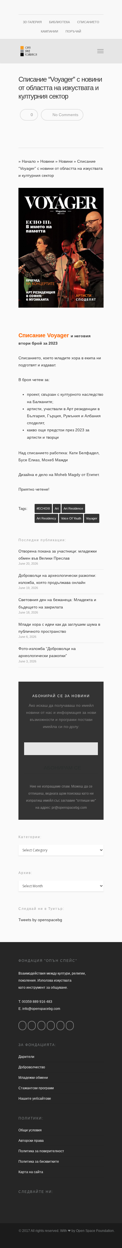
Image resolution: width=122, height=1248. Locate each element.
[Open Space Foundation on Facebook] (22, 1025)
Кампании (49, 31)
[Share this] (25, 129)
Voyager (91, 518)
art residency (46, 518)
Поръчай (73, 31)
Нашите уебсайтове (34, 1099)
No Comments (64, 114)
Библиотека (59, 22)
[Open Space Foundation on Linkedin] (70, 1025)
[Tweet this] (34, 129)
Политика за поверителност (41, 1151)
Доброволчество (31, 1067)
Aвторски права (31, 1141)
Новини (47, 161)
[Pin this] (64, 129)
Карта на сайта (30, 1172)
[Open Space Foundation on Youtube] (60, 1025)
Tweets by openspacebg (40, 919)
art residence (73, 508)
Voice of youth (71, 518)
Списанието (88, 22)
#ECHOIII (43, 508)
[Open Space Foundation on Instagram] (32, 1025)
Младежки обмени (33, 1078)
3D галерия (32, 22)
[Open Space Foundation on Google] (51, 1025)
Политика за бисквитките (38, 1162)
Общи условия (30, 1130)
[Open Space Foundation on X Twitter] (41, 1025)
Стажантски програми (36, 1088)
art (57, 508)
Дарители (26, 1057)
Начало (29, 161)
